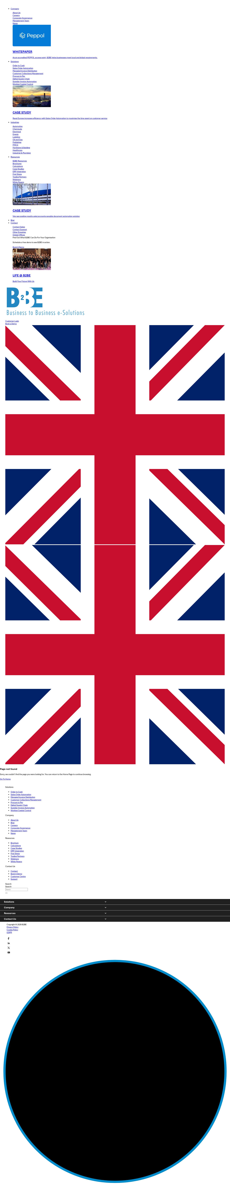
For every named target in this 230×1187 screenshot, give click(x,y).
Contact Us (10, 918)
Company (9, 907)
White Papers (18, 182)
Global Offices (19, 235)
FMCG (15, 145)
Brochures (17, 163)
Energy (16, 134)
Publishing (17, 142)
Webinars (17, 179)
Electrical (17, 131)
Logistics (16, 137)
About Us (16, 12)
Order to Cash (19, 65)
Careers (16, 15)
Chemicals (17, 129)
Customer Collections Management (28, 73)
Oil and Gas (17, 139)
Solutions (9, 901)
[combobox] (16, 889)
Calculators (18, 166)
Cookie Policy (12, 930)
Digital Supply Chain (21, 79)
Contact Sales (19, 227)
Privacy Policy (12, 927)
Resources (9, 913)
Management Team (21, 20)
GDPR (9, 932)
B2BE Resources (20, 161)
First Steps (17, 174)
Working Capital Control (23, 84)
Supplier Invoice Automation (25, 81)
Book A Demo (18, 247)
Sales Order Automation (23, 68)
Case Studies (18, 169)
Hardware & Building (21, 147)
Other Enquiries (19, 232)
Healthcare (17, 150)
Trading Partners (19, 177)
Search (8, 884)
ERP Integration (19, 171)
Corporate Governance (22, 18)
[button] (115, 655)
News (15, 23)
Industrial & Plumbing (22, 153)
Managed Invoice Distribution (25, 71)
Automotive (17, 126)
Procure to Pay (19, 76)
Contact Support (20, 229)
